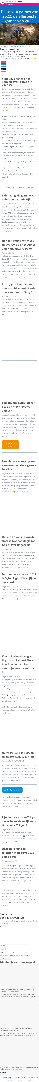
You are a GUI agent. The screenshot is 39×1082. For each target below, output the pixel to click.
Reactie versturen (6, 959)
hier (28, 839)
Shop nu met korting (10, 444)
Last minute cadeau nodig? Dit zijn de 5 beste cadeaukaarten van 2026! (16, 1029)
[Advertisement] (19, 627)
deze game (7, 680)
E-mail (2, 949)
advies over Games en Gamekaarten (18, 46)
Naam (2, 946)
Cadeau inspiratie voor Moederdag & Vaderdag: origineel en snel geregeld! (17, 990)
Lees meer (3, 999)
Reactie (3, 927)
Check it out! (26, 884)
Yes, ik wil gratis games (12, 790)
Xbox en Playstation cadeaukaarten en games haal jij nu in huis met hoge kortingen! (19, 1068)
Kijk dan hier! (6, 713)
